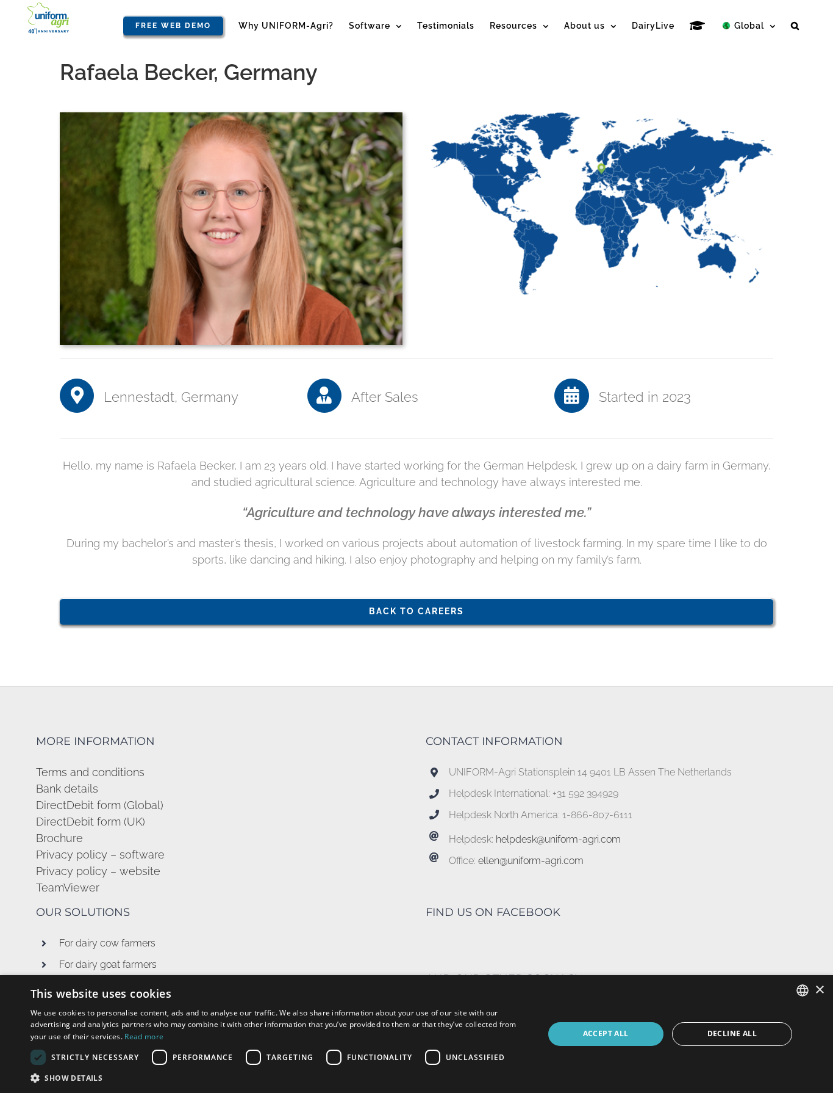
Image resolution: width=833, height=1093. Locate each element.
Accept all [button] (606, 1033)
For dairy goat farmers (108, 964)
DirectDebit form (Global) (99, 805)
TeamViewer (67, 887)
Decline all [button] (732, 1033)
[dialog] (416, 1034)
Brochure (59, 838)
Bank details (67, 788)
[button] (795, 25)
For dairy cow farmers (107, 943)
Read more (143, 1036)
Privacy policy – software (100, 854)
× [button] (819, 990)
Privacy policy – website (98, 871)
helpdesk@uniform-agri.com (558, 839)
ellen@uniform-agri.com (531, 860)
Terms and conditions (90, 772)
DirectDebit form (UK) (90, 821)
